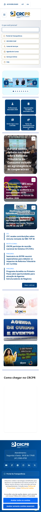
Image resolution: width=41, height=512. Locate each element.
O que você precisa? (9, 25)
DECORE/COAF (11, 41)
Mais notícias (29, 285)
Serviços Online (11, 57)
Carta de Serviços (12, 46)
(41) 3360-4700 (20, 458)
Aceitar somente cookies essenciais (20, 506)
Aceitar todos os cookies (20, 500)
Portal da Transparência (14, 36)
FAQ (7, 62)
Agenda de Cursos (12, 52)
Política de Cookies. (27, 488)
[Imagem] (20, 304)
